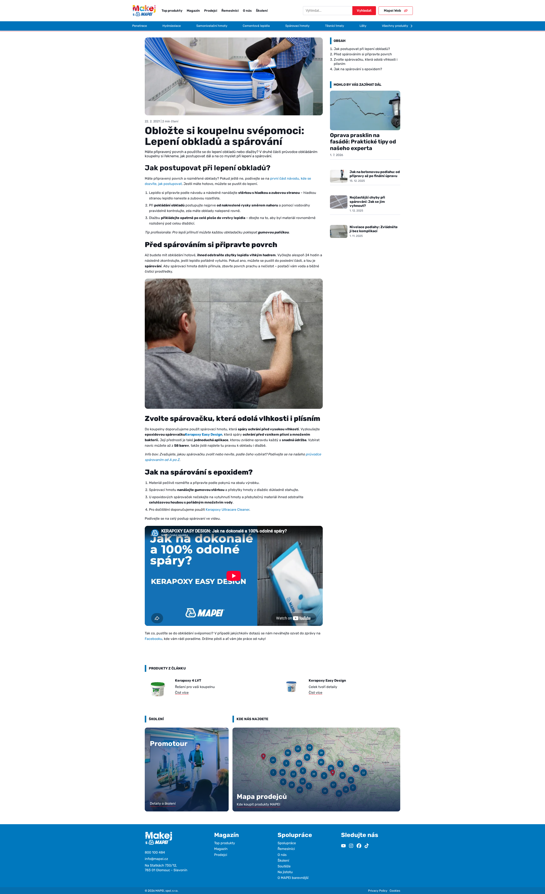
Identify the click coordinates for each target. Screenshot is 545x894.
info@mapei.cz (156, 859)
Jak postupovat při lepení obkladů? (362, 49)
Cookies (395, 890)
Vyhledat (364, 11)
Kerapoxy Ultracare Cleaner (227, 510)
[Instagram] (351, 846)
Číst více (182, 693)
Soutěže (284, 866)
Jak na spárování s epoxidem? (358, 69)
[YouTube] (343, 846)
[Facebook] (359, 846)
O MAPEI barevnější (293, 878)
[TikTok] (366, 846)
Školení (262, 11)
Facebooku (153, 639)
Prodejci (210, 11)
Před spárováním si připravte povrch (363, 54)
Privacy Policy (377, 890)
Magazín (193, 11)
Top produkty (172, 11)
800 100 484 (155, 852)
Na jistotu (285, 872)
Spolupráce (287, 843)
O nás (247, 11)
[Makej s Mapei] (144, 10)
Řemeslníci (230, 11)
